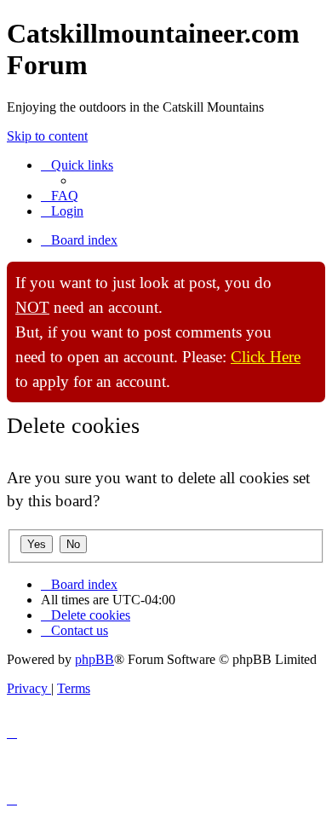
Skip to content (47, 136)
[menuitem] (59, 195)
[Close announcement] (311, 275)
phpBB (94, 659)
